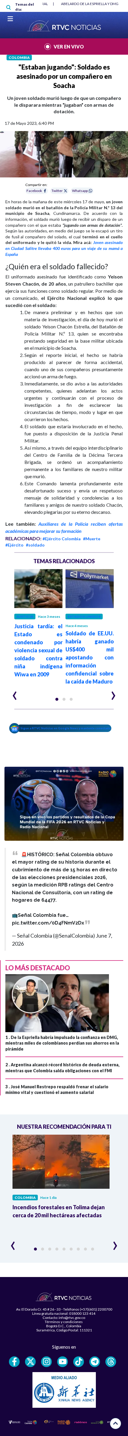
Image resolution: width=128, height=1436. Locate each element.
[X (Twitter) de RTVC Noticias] (30, 1361)
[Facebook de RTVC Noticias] (14, 1361)
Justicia (24, 616)
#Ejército (14, 544)
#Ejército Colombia (62, 538)
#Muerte (91, 538)
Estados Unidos (84, 616)
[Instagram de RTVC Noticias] (46, 1361)
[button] (56, 699)
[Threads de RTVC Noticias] (110, 1361)
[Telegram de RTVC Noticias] (94, 1361)
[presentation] (14, 693)
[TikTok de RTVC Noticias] (78, 1361)
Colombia (19, 57)
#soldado (35, 544)
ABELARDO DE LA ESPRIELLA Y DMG (89, 3)
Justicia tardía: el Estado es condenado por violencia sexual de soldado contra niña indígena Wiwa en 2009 (38, 650)
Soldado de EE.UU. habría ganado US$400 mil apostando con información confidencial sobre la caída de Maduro (89, 657)
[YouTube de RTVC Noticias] (62, 1361)
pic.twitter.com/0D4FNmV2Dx (48, 923)
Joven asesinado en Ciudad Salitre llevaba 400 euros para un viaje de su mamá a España (64, 248)
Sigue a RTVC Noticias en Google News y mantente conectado (66, 728)
